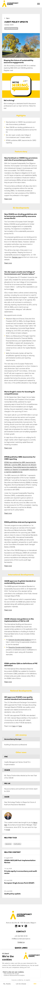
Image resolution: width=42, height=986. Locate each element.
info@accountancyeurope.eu (21, 939)
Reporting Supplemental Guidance (20, 647)
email (8, 829)
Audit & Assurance (11, 28)
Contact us (21, 942)
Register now (16, 257)
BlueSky (23, 926)
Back (7, 18)
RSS (26, 926)
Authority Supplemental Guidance (20, 640)
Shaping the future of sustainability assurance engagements (18, 61)
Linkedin (16, 926)
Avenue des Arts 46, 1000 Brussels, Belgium (21, 923)
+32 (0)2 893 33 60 (21, 936)
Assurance (8, 844)
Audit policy (17, 844)
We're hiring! (9, 100)
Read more (8, 199)
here (12, 289)
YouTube (19, 926)
